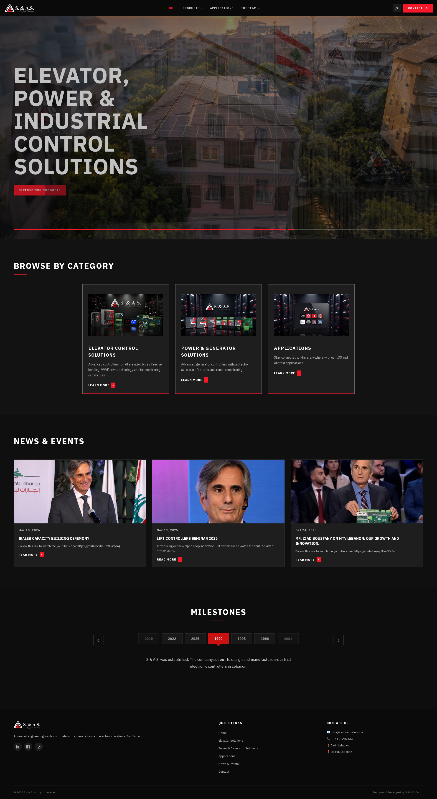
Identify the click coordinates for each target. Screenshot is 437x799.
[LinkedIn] (18, 747)
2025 (172, 638)
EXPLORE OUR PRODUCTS (40, 190)
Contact (223, 771)
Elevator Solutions (230, 740)
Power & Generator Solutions (238, 748)
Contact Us (418, 8)
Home (171, 8)
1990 (195, 638)
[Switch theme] (397, 8)
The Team (250, 8)
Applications (222, 8)
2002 (288, 638)
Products (193, 8)
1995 (218, 638)
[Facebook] (28, 747)
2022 (149, 638)
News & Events (228, 764)
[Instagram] (39, 747)
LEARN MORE (101, 385)
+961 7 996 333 (342, 739)
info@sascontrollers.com (348, 732)
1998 (242, 638)
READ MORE (30, 555)
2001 (265, 638)
